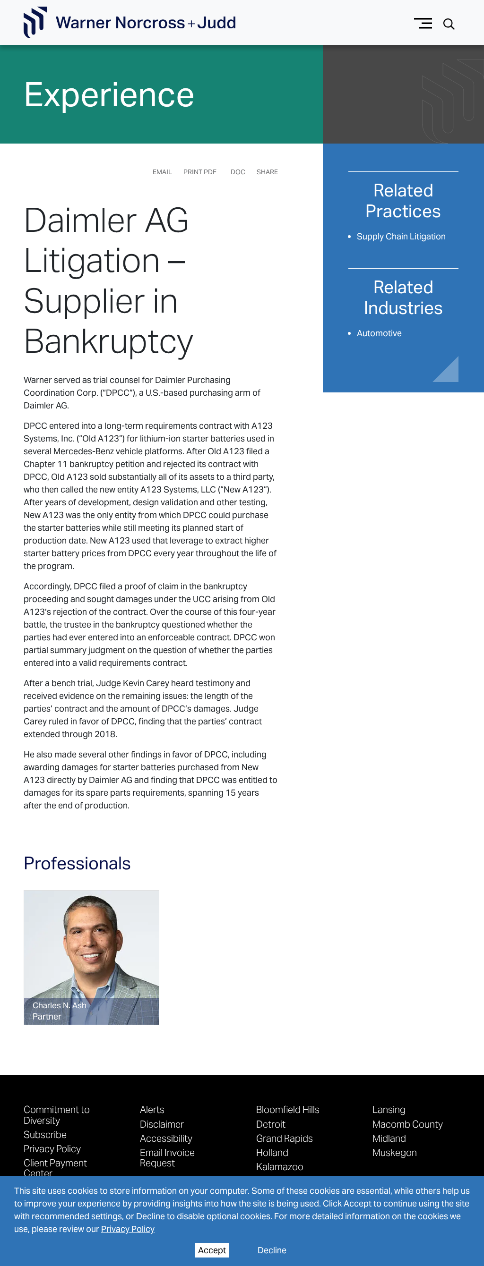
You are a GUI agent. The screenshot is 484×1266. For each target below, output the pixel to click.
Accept (212, 1250)
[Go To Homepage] (129, 23)
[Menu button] (423, 22)
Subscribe (45, 1134)
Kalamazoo (279, 1166)
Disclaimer (162, 1124)
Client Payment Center (55, 1168)
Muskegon (394, 1152)
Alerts (152, 1109)
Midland (389, 1138)
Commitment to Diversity (57, 1114)
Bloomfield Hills (288, 1109)
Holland (272, 1152)
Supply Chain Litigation (401, 236)
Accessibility (166, 1138)
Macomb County (407, 1124)
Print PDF (199, 172)
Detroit (270, 1124)
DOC (238, 172)
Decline (272, 1250)
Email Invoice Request (167, 1157)
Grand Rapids (284, 1138)
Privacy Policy (128, 1229)
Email (162, 172)
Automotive (379, 333)
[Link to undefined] (91, 958)
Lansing (389, 1109)
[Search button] (449, 23)
